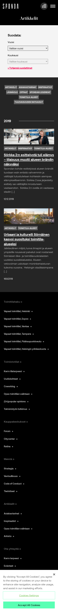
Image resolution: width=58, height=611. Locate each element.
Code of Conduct (13, 483)
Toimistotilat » (12, 361)
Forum (7, 431)
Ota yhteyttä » (12, 548)
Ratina (7, 446)
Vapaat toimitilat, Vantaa (16, 326)
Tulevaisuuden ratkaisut (29, 102)
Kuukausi (13, 55)
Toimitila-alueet (28, 97)
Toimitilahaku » (13, 301)
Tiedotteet (9, 491)
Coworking (9, 386)
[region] (29, 590)
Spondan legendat (40, 92)
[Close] (54, 574)
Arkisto (7, 536)
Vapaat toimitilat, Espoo (16, 318)
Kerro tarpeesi (11, 558)
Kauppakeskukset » (16, 421)
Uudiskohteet (11, 378)
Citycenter (9, 438)
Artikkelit (11, 87)
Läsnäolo (12, 92)
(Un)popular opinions (15, 401)
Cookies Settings (29, 595)
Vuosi (11, 42)
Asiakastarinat (27, 87)
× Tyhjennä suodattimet (20, 68)
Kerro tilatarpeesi (13, 371)
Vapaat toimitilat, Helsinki (17, 311)
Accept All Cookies (29, 605)
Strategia (9, 468)
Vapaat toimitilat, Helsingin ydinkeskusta (25, 349)
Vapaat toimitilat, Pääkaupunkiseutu (22, 341)
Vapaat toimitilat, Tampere (17, 333)
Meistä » (9, 458)
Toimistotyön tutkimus (15, 409)
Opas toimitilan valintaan (17, 394)
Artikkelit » (10, 503)
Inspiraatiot (45, 87)
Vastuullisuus (11, 476)
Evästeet (8, 565)
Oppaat (24, 92)
